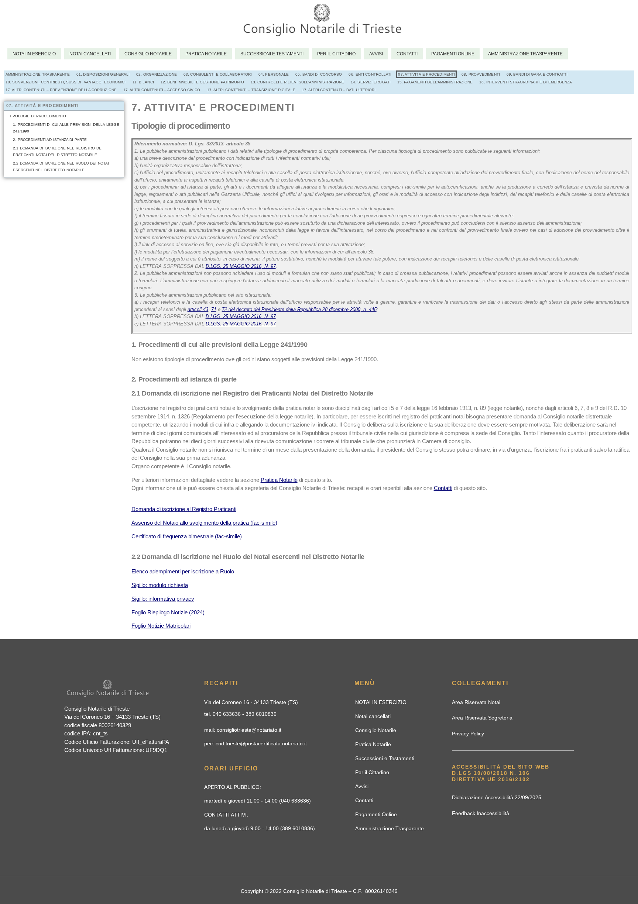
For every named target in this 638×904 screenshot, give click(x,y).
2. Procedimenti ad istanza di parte (50, 140)
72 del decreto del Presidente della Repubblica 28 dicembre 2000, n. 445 (299, 309)
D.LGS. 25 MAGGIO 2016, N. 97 (241, 266)
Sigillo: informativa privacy (162, 599)
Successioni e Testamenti (271, 53)
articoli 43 (198, 309)
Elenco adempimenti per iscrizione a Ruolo (182, 571)
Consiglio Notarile (148, 53)
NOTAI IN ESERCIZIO (34, 53)
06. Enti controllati (370, 74)
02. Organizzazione (156, 74)
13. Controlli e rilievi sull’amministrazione (297, 82)
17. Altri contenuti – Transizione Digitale (251, 90)
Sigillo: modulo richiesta (159, 585)
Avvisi (376, 53)
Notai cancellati (90, 53)
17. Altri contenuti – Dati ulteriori (339, 90)
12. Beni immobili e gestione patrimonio (202, 82)
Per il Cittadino (336, 53)
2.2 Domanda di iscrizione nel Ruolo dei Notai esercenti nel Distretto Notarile (61, 166)
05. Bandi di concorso (318, 74)
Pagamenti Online (452, 53)
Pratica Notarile (206, 53)
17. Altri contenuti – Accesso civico (161, 90)
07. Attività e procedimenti (426, 74)
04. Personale (273, 74)
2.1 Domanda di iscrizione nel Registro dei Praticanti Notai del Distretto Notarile (58, 151)
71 (213, 309)
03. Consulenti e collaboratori (217, 74)
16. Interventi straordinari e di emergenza (525, 82)
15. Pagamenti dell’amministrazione (435, 82)
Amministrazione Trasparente (525, 53)
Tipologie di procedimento (37, 116)
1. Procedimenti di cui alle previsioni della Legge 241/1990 (66, 128)
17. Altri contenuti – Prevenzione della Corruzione (61, 90)
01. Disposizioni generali (103, 74)
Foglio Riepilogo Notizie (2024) (168, 612)
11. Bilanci (143, 82)
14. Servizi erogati (371, 82)
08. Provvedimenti (481, 74)
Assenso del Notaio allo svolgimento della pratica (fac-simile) (204, 523)
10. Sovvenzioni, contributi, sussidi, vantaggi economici (66, 82)
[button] (251, 702)
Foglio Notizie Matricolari (161, 625)
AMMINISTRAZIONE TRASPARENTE (38, 74)
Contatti (407, 53)
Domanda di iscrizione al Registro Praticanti (183, 509)
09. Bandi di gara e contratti (537, 74)
